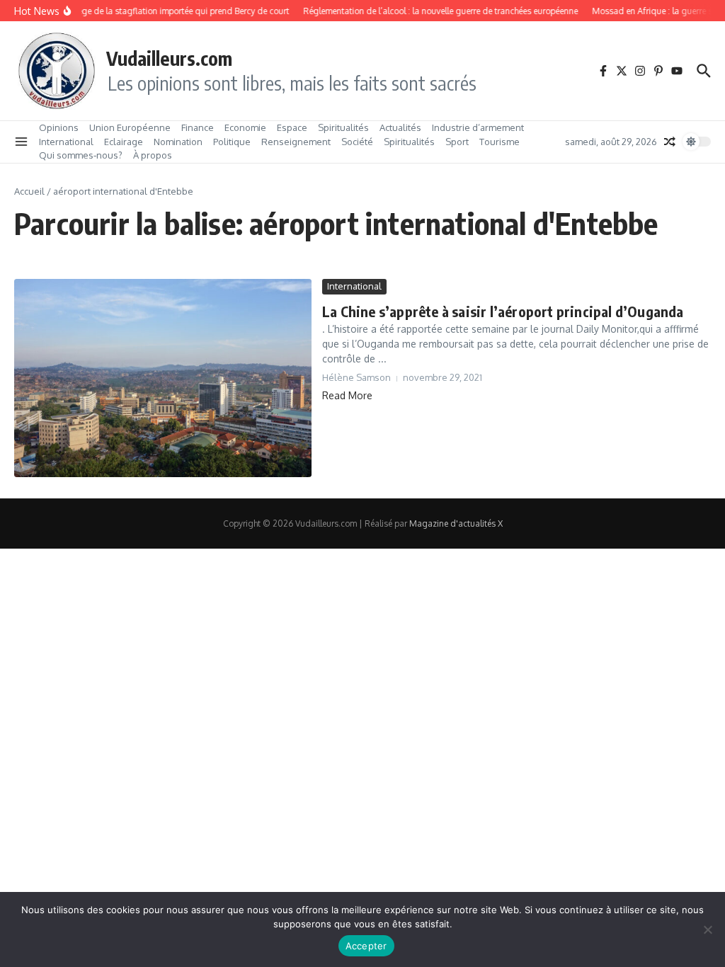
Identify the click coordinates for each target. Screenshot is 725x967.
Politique (232, 141)
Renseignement (296, 141)
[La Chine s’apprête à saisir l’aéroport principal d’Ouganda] (163, 378)
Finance (197, 127)
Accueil (29, 191)
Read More (347, 395)
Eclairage (123, 141)
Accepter (366, 945)
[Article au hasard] (669, 141)
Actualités (400, 127)
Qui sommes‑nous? (80, 155)
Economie (245, 127)
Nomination (178, 141)
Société (357, 141)
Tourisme (499, 141)
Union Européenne (130, 127)
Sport (457, 141)
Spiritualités (343, 127)
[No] (707, 929)
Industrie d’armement (478, 127)
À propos (152, 155)
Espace (292, 127)
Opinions (59, 127)
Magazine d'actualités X (456, 523)
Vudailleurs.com (169, 58)
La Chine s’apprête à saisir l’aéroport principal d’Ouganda (503, 311)
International (66, 141)
